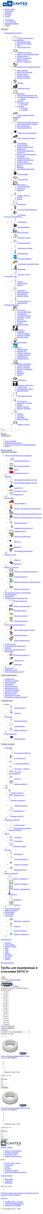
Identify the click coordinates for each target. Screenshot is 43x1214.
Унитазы (21, 330)
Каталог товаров (6, 450)
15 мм (5, 992)
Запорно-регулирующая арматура (29, 67)
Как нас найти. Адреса (12, 1163)
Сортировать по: (6, 1032)
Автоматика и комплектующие (28, 264)
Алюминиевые (22, 294)
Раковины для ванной (25, 385)
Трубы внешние (22, 145)
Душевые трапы (22, 162)
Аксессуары (22, 401)
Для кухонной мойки (24, 312)
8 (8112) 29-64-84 (14, 1202)
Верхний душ (21, 351)
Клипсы (19, 197)
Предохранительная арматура (28, 122)
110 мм (6, 1020)
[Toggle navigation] (1, 6)
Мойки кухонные (24, 424)
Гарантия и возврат (11, 1170)
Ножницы (20, 190)
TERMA (7, 954)
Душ (19, 348)
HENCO (7, 959)
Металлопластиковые (24, 43)
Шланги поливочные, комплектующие (24, 59)
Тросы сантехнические (24, 163)
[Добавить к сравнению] (3, 1129)
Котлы (20, 281)
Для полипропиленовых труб (27, 95)
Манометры (22, 204)
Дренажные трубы (23, 158)
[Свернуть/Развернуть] (29, 988)
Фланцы (20, 83)
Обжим (23, 99)
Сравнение (8, 1181)
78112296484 (9, 20)
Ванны (20, 414)
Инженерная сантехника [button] (13, 33)
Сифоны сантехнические (25, 160)
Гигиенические (22, 357)
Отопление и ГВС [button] (11, 276)
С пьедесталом (22, 387)
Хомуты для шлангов (24, 61)
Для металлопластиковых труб (27, 97)
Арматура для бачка (23, 335)
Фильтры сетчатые (23, 76)
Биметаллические (23, 292)
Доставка (8, 15)
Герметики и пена (24, 88)
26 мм (5, 1004)
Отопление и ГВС (11, 1154)
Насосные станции (24, 238)
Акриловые (21, 417)
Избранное (8, 1183)
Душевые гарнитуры (24, 353)
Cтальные (24, 110)
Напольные (21, 332)
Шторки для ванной (23, 408)
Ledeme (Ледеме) (10, 946)
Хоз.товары (21, 215)
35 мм (5, 1010)
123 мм (6, 1022)
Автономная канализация (25, 169)
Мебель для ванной (24, 364)
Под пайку (24, 104)
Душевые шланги (23, 358)
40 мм (5, 1012)
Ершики (19, 405)
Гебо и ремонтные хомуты (27, 138)
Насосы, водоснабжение (13, 1151)
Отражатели (22, 380)
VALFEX (8, 943)
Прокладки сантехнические (27, 133)
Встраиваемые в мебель (25, 389)
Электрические (22, 283)
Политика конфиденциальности (16, 1172)
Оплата (7, 16)
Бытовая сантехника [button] (12, 305)
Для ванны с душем (23, 317)
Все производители (7, 963)
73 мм (5, 1018)
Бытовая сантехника (12, 1152)
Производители (6, 939)
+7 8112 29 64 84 (10, 22)
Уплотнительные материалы (27, 209)
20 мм (5, 998)
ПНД (18, 45)
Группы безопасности (24, 128)
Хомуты (19, 199)
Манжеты (20, 167)
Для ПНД (20, 101)
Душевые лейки (22, 349)
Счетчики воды (23, 179)
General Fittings (10, 945)
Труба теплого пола (23, 47)
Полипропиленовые (24, 42)
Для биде (20, 323)
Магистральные (23, 232)
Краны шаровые (22, 70)
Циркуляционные (24, 227)
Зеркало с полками (23, 367)
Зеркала (19, 375)
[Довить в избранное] (1, 1129)
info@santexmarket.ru (12, 23)
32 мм (5, 1008)
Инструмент (22, 185)
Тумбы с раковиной (23, 366)
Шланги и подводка (25, 52)
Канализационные (24, 243)
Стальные (20, 415)
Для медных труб (23, 103)
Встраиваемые (22, 321)
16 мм (5, 994)
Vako (6, 948)
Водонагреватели (24, 301)
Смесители (22, 310)
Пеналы (19, 371)
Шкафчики (20, 373)
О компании (9, 11)
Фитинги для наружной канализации (25, 148)
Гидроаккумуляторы (24, 259)
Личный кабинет (6, 1175)
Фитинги (21, 93)
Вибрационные (23, 253)
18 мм (5, 996)
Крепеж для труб (24, 195)
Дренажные (22, 269)
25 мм (5, 1002)
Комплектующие (22, 296)
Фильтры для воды (24, 274)
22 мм (5, 1000)
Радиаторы (21, 290)
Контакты (8, 13)
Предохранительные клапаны (27, 124)
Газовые (19, 285)
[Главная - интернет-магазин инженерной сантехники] (15, 6)
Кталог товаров (10, 9)
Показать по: (5, 1034)
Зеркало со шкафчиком (24, 369)
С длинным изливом (24, 315)
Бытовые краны (22, 74)
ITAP (6, 952)
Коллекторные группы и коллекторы (17, 593)
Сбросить (4, 1028)
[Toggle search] (1, 428)
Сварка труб (21, 188)
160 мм (6, 1024)
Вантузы (20, 165)
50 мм (5, 1014)
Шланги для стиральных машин (28, 54)
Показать (11, 1028)
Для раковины (21, 314)
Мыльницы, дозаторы (24, 403)
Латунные (24, 108)
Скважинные (22, 222)
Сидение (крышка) (23, 333)
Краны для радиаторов (24, 72)
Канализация (22, 143)
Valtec (7, 950)
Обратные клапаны (23, 78)
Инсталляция (22, 342)
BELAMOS (9, 956)
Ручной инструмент (23, 186)
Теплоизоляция (23, 174)
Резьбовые (20, 106)
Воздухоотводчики (23, 126)
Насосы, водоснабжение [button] (13, 217)
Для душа (20, 319)
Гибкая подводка (22, 56)
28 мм (5, 1006)
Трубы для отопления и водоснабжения (23, 39)
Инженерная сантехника (13, 1156)
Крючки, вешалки (23, 407)
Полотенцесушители (25, 396)
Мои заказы (9, 1179)
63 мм (5, 1016)
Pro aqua (7, 957)
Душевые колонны (23, 355)
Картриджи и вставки (25, 248)
